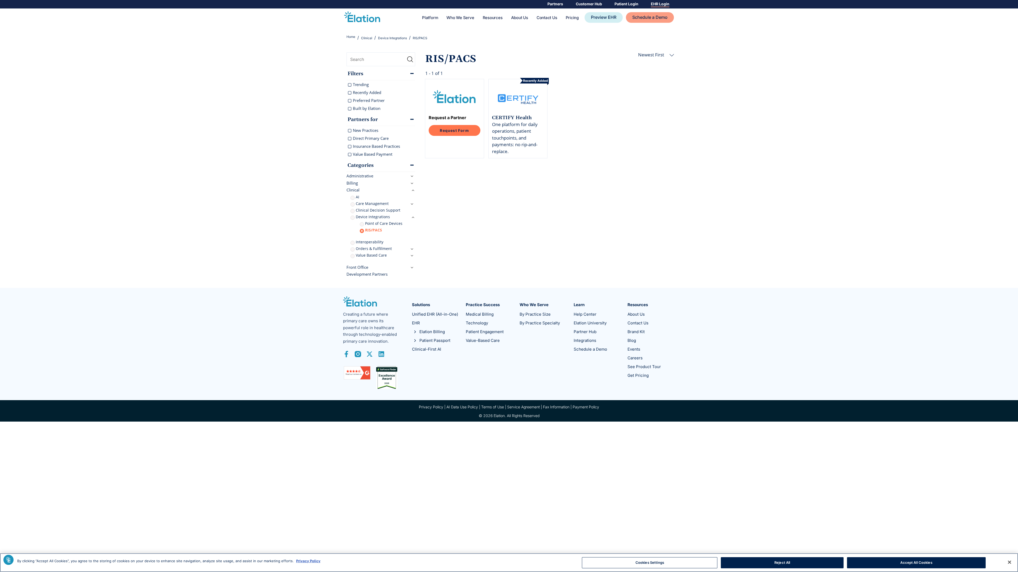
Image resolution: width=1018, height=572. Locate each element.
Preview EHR (603, 17)
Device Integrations (373, 216)
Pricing (572, 17)
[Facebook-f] (346, 354)
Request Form (454, 130)
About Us (519, 17)
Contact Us (547, 17)
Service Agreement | (525, 407)
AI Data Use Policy (462, 407)
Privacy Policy (431, 407)
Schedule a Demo (650, 17)
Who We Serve (460, 17)
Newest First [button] (651, 55)
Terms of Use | (494, 407)
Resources (493, 17)
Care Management (372, 203)
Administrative (359, 175)
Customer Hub (589, 4)
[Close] (1009, 562)
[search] (380, 59)
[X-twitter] (369, 354)
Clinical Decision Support (378, 210)
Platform (430, 17)
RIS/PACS (373, 230)
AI (357, 196)
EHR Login (660, 4)
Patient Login (626, 4)
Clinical (352, 190)
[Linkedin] (381, 354)
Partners (555, 4)
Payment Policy (586, 407)
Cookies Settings (649, 562)
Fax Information (556, 407)
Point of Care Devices (383, 223)
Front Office (357, 267)
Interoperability (369, 241)
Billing (352, 183)
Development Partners (367, 274)
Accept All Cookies (916, 562)
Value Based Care (371, 255)
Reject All (782, 562)
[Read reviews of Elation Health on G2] (357, 372)
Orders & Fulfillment (374, 248)
